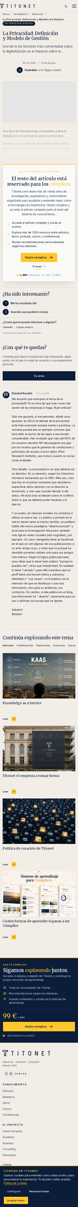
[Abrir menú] (74, 6)
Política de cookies (15, 1183)
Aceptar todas (16, 1200)
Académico (21, 14)
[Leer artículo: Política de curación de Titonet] (39, 821)
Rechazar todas (39, 1191)
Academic (9, 1137)
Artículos (37, 14)
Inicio (6, 14)
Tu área (37, 266)
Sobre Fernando (12, 1131)
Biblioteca (9, 1097)
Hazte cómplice (36, 257)
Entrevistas (9, 1155)
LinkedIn (8, 327)
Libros (6, 1102)
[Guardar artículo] (20, 70)
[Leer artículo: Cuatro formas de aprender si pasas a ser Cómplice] (39, 894)
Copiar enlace (24, 327)
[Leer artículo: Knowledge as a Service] (39, 676)
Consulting (9, 1149)
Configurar (14, 1191)
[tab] (8, 646)
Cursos (7, 1108)
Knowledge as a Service (22, 703)
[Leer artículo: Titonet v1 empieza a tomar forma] (39, 748)
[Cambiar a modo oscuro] (66, 6)
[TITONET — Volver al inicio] (18, 6)
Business (8, 1143)
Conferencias (11, 1114)
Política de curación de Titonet (28, 848)
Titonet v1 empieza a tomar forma (31, 775)
